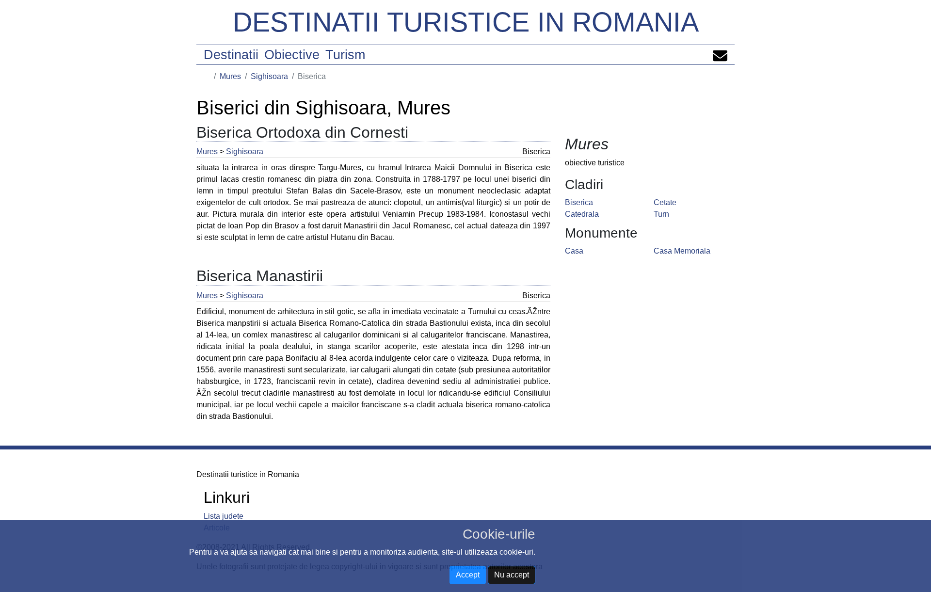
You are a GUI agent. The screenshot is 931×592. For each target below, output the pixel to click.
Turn (661, 214)
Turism (345, 55)
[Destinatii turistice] (207, 76)
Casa (574, 251)
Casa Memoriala (682, 251)
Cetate (665, 202)
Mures (230, 76)
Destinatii (231, 55)
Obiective (292, 55)
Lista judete (223, 516)
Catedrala (582, 214)
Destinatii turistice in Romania (466, 22)
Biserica (579, 202)
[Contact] (720, 55)
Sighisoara (269, 76)
